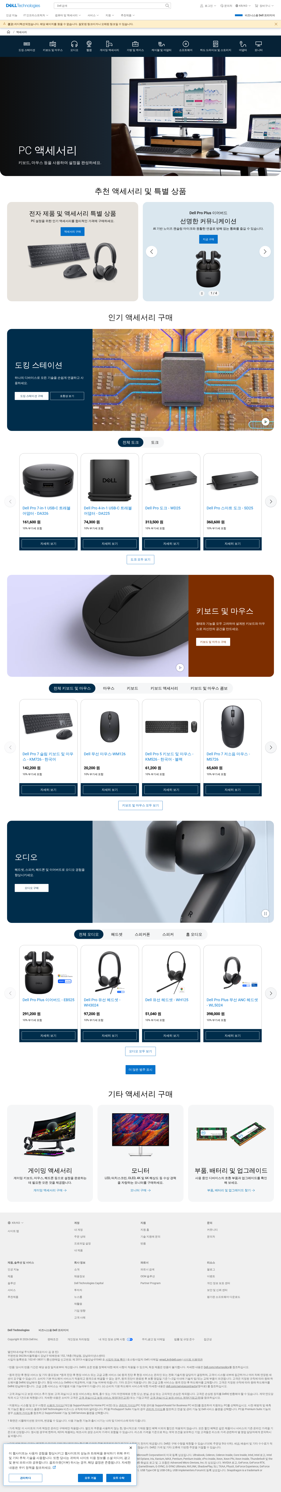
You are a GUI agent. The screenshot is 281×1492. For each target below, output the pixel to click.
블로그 (211, 1269)
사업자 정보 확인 (115, 1359)
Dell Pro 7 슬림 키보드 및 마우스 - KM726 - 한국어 (48, 757)
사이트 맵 (13, 1231)
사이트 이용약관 (193, 1359)
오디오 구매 (32, 887)
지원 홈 (144, 1229)
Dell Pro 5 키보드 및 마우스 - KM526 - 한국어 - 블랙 (169, 757)
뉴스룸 (78, 1296)
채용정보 (79, 1276)
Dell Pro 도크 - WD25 (162, 508)
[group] (208, 251)
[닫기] (131, 1448)
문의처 (211, 1236)
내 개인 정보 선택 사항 (112, 1339)
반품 (143, 1243)
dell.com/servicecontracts (181, 1386)
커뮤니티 (212, 1229)
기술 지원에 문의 (150, 1236)
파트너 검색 (147, 1269)
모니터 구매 (138, 1190)
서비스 (12, 1290)
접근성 (208, 1339)
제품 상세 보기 (208, 231)
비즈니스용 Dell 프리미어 (260, 15)
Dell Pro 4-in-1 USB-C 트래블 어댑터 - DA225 (108, 511)
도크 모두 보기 (140, 559)
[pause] (202, 293)
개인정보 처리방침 (78, 1339)
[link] (226, 5)
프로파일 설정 (82, 1243)
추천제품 (13, 1296)
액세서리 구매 (72, 231)
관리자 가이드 (127, 1405)
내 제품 (78, 1250)
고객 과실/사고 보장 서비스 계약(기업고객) (175, 1397)
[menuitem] (36, 15)
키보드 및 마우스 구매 (213, 641)
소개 (77, 1269)
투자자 (78, 1290)
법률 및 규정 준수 (184, 1339)
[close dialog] (276, 24)
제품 (10, 1276)
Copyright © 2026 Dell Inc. (23, 1339)
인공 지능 (13, 1269)
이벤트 (211, 1276)
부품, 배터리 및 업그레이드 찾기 (229, 1190)
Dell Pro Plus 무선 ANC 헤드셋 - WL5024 (232, 1002)
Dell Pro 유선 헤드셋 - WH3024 (102, 1002)
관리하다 (25, 1477)
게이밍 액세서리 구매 (48, 1190)
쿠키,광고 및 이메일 (153, 1339)
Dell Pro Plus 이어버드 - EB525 (48, 1000)
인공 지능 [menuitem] (11, 15)
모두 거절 (90, 1477)
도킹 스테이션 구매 (31, 395)
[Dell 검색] (167, 6)
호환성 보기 (67, 395)
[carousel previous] (151, 251)
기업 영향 (79, 1310)
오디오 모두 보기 (140, 1051)
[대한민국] (9, 32)
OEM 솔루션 (147, 1276)
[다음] (271, 501)
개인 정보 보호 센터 (218, 1283)
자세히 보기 (48, 543)
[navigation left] (23, 442)
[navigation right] (257, 442)
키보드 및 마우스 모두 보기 (140, 805)
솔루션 (12, 1283)
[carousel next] (265, 251)
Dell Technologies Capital (88, 1283)
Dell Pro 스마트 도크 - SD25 (230, 508)
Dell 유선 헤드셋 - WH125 (166, 1000)
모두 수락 (118, 1477)
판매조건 (53, 1339)
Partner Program (150, 1283)
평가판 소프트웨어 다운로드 (223, 1296)
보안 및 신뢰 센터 (217, 1290)
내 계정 (78, 1229)
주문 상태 (79, 1236)
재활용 (78, 1303)
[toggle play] (265, 422)
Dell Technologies (18, 1330)
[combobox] (112, 6)
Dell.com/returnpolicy (216, 1367)
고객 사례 (79, 1317)
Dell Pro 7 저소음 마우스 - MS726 (228, 757)
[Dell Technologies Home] (23, 5)
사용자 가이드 (55, 1405)
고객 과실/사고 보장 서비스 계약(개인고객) (104, 1397)
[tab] (130, 442)
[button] (209, 5)
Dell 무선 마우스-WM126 (105, 754)
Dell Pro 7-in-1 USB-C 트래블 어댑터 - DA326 (47, 511)
